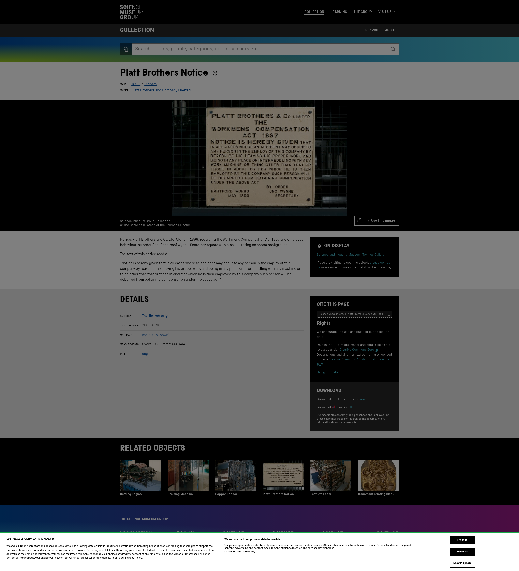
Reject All (462, 552)
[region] (259, 552)
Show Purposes (462, 563)
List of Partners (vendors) (239, 552)
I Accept (462, 540)
